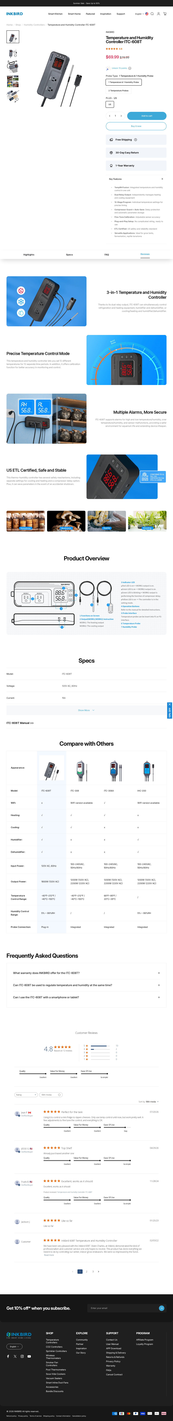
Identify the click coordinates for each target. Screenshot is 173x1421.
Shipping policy (48, 1416)
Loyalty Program (144, 1344)
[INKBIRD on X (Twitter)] (15, 1356)
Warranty (110, 1365)
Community (82, 1339)
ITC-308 (75, 790)
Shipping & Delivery (116, 1352)
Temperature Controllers (52, 1341)
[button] (139, 14)
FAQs (108, 1370)
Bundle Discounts (54, 1391)
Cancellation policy (79, 1416)
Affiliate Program (144, 1339)
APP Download (113, 1348)
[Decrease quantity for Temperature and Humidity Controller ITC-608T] (109, 116)
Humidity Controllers (34, 24)
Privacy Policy (113, 1361)
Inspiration (81, 1348)
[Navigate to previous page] (73, 1271)
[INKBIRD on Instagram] (22, 1356)
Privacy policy (23, 1416)
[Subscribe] (161, 1308)
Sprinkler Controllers (56, 1351)
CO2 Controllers (54, 1346)
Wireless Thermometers (53, 1356)
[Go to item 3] (12, 66)
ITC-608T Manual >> (20, 723)
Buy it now (136, 126)
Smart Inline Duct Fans (57, 1382)
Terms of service (36, 1416)
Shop (18, 24)
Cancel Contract (114, 1374)
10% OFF (169, 713)
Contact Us (111, 1339)
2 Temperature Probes (119, 90)
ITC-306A (109, 790)
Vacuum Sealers (54, 1378)
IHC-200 (141, 790)
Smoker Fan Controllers (52, 1364)
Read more (49, 1255)
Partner (79, 1344)
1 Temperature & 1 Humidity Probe (124, 82)
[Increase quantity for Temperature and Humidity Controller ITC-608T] (122, 116)
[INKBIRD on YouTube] (29, 1356)
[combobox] (26, 1094)
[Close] (170, 704)
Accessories (52, 1387)
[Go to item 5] (12, 96)
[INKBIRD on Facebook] (8, 1356)
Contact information (63, 1416)
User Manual (112, 1344)
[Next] (90, 73)
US (110, 104)
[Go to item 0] (12, 36)
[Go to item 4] (12, 81)
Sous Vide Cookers (55, 1374)
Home (9, 24)
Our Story (81, 1352)
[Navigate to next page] (99, 1271)
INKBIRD (110, 32)
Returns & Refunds (115, 1357)
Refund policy (11, 1416)
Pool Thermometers (56, 1369)
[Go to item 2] (12, 51)
